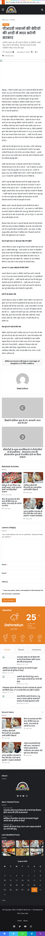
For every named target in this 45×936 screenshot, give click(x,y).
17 (4, 885)
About (25, 921)
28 (28, 890)
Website (5, 582)
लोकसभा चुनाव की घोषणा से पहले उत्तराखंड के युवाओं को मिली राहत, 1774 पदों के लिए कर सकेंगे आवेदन (22, 688)
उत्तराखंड (12, 20)
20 (22, 885)
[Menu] (3, 10)
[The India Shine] (11, 9)
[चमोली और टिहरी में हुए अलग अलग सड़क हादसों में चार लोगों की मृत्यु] (8, 679)
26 (17, 890)
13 (22, 880)
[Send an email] (13, 52)
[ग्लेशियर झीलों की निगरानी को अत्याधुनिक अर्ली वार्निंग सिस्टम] (33, 477)
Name (4, 564)
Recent (21, 650)
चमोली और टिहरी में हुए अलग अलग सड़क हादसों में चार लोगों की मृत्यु (29, 679)
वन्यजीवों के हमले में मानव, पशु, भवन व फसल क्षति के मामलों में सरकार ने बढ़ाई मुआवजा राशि (28, 698)
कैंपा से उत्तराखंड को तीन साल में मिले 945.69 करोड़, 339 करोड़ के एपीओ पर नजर (11, 502)
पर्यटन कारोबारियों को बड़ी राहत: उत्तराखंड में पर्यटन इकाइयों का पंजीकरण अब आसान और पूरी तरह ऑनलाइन (33, 748)
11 (10, 880)
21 (28, 885)
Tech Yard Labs (22, 913)
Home (6, 20)
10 (5, 880)
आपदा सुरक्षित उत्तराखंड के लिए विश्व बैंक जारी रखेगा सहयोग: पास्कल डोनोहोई (32, 513)
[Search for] (42, 10)
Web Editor (8, 52)
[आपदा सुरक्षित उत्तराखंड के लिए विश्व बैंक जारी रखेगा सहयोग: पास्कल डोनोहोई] (33, 503)
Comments (36, 650)
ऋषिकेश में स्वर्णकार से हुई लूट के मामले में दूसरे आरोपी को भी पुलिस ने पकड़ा (19, 669)
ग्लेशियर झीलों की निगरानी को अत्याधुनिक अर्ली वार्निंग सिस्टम (32, 487)
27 (22, 890)
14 (28, 880)
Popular (7, 650)
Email (4, 573)
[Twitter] (21, 796)
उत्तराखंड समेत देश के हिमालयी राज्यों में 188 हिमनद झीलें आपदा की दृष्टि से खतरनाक (28, 659)
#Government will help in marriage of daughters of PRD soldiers (23, 362)
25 (11, 890)
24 (5, 890)
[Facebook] (18, 796)
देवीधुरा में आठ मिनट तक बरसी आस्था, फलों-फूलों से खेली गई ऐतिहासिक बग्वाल (11, 488)
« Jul (3, 900)
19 (16, 885)
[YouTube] (23, 796)
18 (10, 885)
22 (34, 885)
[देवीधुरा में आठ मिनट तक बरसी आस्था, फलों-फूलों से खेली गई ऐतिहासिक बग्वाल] (12, 477)
